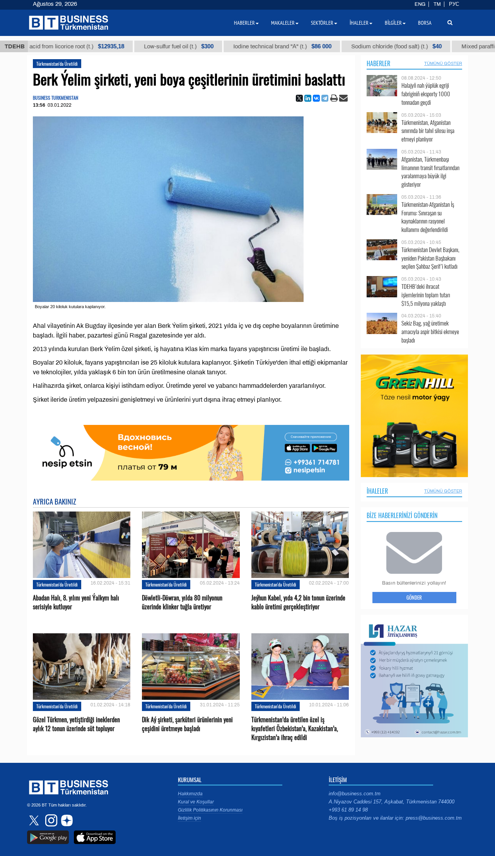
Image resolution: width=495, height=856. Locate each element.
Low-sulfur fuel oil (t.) (156, 46)
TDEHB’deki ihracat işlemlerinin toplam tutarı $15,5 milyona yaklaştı (425, 294)
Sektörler (322, 22)
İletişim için (189, 818)
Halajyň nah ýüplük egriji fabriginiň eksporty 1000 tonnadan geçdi (425, 93)
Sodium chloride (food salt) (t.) (374, 46)
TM (437, 4)
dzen (65, 820)
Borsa (425, 22)
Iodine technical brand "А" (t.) (260, 46)
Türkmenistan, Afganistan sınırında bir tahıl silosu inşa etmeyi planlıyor (427, 130)
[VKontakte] (316, 98)
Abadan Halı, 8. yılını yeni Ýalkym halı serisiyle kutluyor (76, 602)
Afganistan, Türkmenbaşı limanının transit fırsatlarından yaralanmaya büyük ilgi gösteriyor (430, 171)
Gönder (414, 597)
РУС (454, 4)
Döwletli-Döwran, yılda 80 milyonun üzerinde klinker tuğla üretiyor (182, 602)
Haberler (378, 63)
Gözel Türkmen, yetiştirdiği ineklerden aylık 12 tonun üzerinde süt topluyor (76, 724)
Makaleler (283, 22)
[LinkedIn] (307, 98)
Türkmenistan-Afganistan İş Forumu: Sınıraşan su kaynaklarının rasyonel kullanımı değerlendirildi (427, 217)
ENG (420, 4)
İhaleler (377, 491)
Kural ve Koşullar (196, 802)
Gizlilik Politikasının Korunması (210, 810)
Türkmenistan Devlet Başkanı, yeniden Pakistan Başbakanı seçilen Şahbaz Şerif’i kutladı (430, 258)
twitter (35, 820)
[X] (299, 98)
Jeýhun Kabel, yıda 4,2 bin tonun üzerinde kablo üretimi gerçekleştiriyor (298, 602)
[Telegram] (324, 98)
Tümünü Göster (443, 63)
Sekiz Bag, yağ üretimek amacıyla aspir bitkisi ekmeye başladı (430, 331)
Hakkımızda (190, 793)
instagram (50, 820)
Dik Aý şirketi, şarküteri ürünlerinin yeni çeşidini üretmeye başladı (187, 724)
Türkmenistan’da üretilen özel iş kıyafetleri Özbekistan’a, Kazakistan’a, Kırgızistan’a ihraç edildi (294, 728)
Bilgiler (393, 22)
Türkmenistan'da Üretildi (57, 63)
